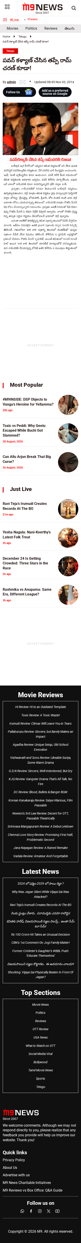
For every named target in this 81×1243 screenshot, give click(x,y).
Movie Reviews (40, 695)
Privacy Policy (14, 1160)
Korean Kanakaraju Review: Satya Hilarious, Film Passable (41, 803)
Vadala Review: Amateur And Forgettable (40, 856)
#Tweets (32, 19)
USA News (41, 1037)
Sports (40, 1078)
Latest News (40, 871)
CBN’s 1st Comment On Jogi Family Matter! (40, 942)
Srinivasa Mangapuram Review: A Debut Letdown (40, 826)
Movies (12, 28)
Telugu (22, 36)
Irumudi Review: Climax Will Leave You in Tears (40, 723)
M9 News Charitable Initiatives (27, 1183)
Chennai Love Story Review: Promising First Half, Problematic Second (40, 837)
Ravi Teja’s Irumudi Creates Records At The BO (40, 905)
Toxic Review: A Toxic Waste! (40, 715)
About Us (10, 1167)
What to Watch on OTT (40, 1046)
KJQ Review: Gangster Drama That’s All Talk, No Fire (40, 781)
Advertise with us (16, 1175)
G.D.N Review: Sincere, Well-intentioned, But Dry (40, 771)
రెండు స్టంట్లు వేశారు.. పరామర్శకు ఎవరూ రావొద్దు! (40, 913)
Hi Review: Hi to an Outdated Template (40, 707)
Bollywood (40, 1062)
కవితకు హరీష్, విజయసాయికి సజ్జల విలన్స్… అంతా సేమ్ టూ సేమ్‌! (40, 923)
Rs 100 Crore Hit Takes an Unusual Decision (40, 934)
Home (6, 36)
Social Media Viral (40, 1054)
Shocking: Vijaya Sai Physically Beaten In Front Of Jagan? (40, 974)
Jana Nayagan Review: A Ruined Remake (41, 848)
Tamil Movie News (40, 1070)
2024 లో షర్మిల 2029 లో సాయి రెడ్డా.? (41, 883)
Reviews (50, 28)
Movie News (40, 1004)
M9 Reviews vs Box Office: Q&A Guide (32, 1190)
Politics (31, 28)
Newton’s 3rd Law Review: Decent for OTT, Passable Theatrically (40, 816)
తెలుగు (69, 28)
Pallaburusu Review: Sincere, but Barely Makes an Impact (40, 734)
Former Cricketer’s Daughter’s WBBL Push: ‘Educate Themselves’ (40, 953)
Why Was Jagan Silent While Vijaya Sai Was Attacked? (40, 894)
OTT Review (40, 1029)
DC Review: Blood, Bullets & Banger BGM (40, 792)
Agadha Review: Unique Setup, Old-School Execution (40, 747)
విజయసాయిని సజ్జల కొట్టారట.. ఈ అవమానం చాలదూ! (40, 964)
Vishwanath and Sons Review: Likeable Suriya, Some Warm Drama (40, 760)
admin (11, 82)
